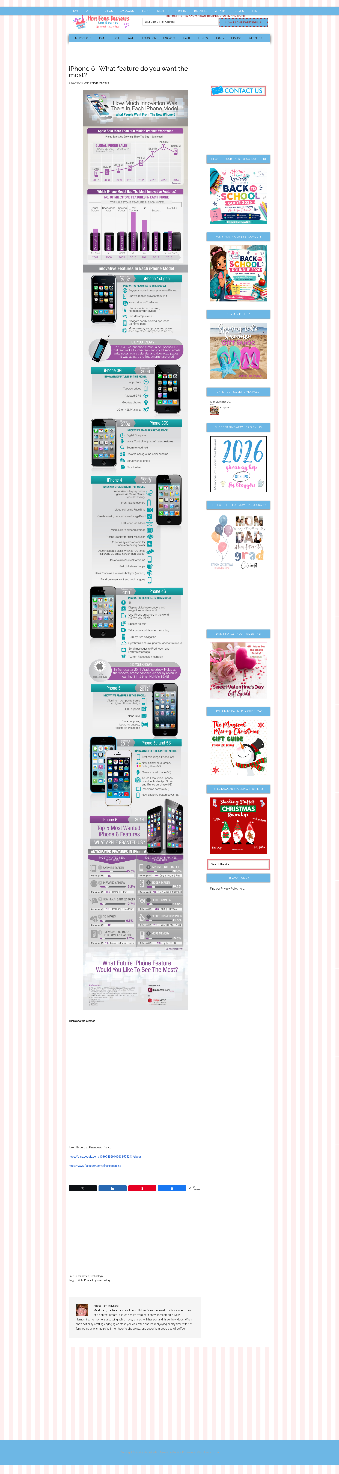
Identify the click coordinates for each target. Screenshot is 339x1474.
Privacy (225, 888)
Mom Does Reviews (102, 21)
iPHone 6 (89, 1280)
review (86, 1276)
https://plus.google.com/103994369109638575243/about (105, 1156)
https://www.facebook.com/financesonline (95, 1165)
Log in (215, 1452)
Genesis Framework (183, 1452)
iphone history (102, 1280)
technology (97, 1276)
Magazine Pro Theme (156, 1452)
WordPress (203, 1452)
